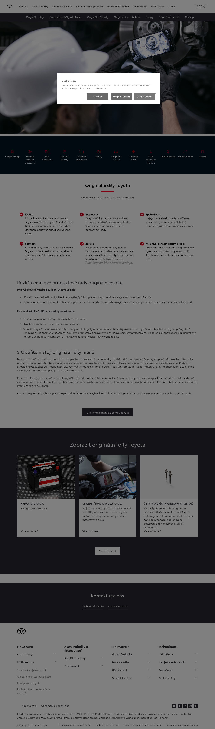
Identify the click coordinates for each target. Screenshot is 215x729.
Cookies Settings (144, 96)
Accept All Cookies (121, 96)
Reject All (97, 96)
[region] (108, 88)
